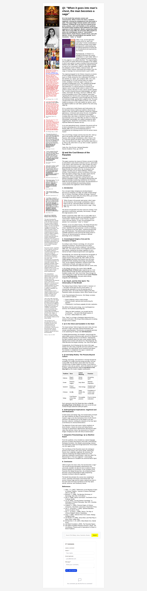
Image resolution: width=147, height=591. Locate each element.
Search (95, 535)
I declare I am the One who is (52, 73)
